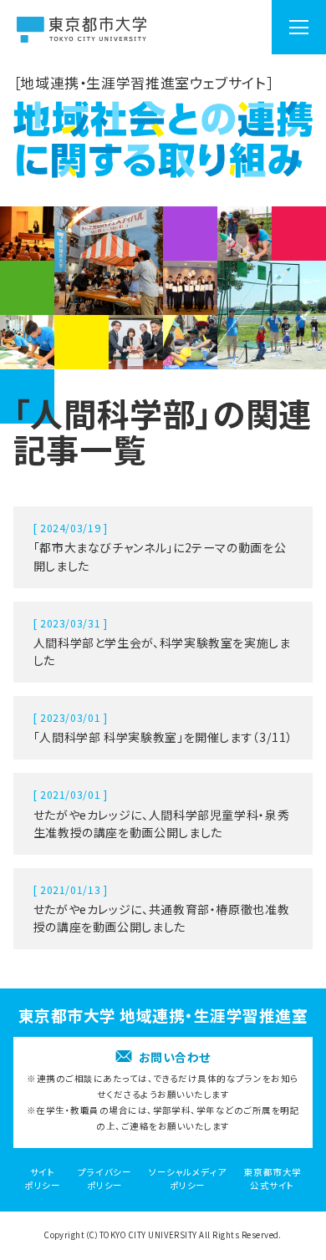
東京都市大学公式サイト (273, 1178)
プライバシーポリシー (104, 1178)
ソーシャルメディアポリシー (187, 1178)
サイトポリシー (42, 1178)
